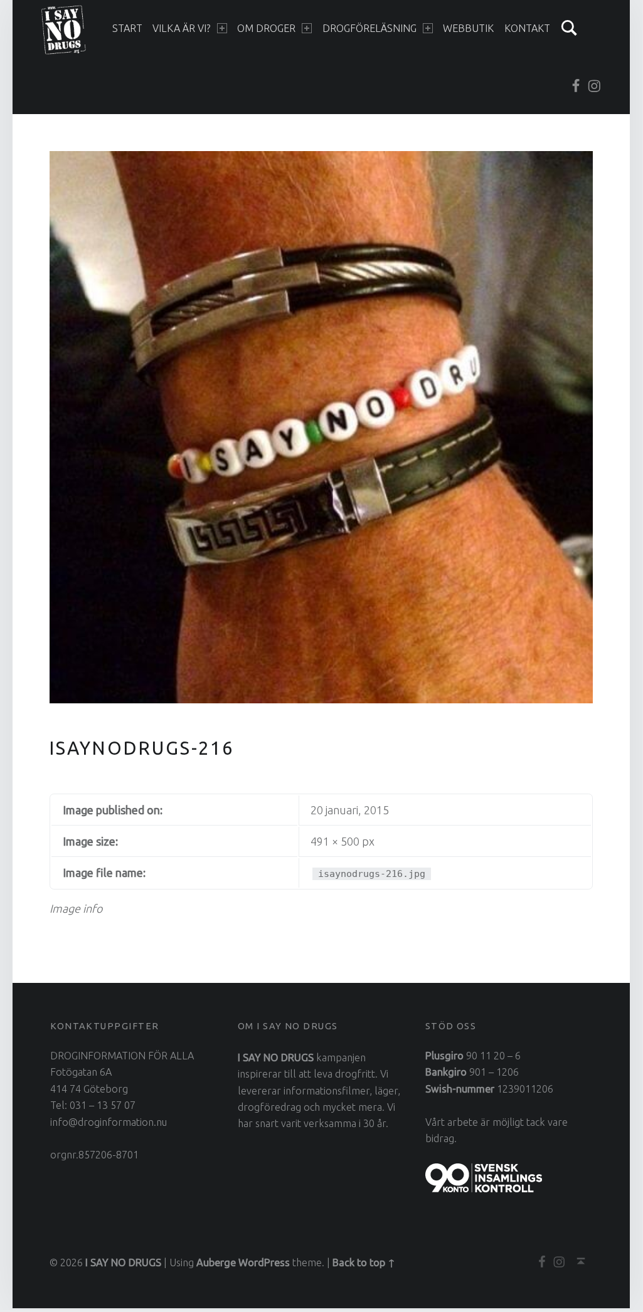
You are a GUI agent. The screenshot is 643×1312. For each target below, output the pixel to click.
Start (127, 28)
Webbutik (468, 28)
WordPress (264, 1262)
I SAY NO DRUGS (123, 1262)
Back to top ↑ (363, 1262)
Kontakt (527, 28)
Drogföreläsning (369, 28)
